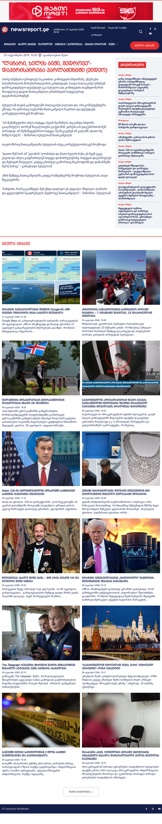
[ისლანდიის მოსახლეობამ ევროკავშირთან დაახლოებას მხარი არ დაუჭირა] (41, 368)
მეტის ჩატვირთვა (79, 791)
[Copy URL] (60, 209)
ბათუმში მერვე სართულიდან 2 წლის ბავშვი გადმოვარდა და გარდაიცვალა (34, 753)
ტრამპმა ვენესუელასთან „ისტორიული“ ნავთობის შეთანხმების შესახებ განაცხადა (118, 579)
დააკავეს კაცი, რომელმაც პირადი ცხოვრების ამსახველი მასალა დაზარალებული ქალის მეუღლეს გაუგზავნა (120, 755)
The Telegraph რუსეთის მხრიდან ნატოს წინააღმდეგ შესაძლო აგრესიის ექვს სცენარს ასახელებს (38, 666)
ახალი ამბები (124, 75)
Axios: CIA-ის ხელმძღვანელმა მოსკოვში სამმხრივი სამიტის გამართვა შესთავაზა (136, 152)
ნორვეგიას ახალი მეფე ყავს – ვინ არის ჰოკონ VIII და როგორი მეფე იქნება (40, 579)
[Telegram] (42, 209)
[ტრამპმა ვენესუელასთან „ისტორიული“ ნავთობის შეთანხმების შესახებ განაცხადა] (121, 545)
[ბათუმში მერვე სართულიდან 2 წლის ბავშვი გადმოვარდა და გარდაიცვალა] (41, 720)
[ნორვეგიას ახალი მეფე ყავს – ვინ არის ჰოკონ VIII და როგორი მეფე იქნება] (41, 545)
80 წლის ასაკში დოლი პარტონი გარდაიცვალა (133, 126)
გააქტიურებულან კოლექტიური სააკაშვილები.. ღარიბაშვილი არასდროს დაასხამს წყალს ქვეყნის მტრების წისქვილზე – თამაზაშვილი (137, 192)
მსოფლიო (123, 121)
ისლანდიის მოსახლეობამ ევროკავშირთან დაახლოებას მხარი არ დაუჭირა (33, 401)
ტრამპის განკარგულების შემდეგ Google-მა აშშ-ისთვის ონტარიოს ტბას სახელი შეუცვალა (36, 311)
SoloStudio (23, 808)
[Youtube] (150, 33)
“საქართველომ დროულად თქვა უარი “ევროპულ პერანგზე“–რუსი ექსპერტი (117, 666)
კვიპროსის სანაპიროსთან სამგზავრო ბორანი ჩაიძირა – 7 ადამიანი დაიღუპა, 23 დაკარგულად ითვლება (117, 313)
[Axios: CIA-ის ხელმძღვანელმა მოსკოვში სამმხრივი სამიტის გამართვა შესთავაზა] (41, 458)
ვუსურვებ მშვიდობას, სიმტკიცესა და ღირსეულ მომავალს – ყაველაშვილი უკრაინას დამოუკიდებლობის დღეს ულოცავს (136, 171)
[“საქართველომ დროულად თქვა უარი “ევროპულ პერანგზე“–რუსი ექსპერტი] (121, 633)
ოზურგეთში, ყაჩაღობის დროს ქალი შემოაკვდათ (136, 139)
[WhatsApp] (24, 209)
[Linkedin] (33, 209)
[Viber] (51, 209)
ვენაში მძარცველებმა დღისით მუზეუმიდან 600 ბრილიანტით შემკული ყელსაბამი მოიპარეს (116, 492)
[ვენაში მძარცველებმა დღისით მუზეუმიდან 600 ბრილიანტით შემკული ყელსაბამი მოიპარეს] (121, 458)
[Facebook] (150, 29)
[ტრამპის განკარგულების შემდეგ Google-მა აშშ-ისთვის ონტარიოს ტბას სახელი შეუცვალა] (41, 277)
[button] (140, 31)
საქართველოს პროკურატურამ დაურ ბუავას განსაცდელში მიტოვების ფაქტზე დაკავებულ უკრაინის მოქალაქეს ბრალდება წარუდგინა (137, 108)
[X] (155, 29)
